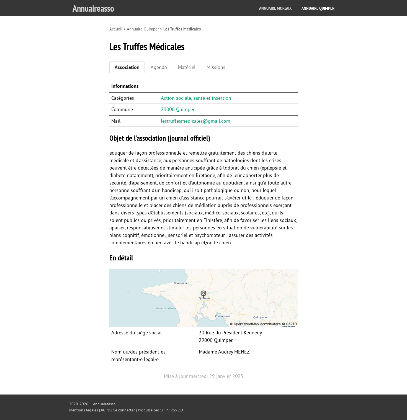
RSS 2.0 (177, 410)
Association (127, 67)
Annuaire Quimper (318, 8)
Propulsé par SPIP (153, 410)
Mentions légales (83, 410)
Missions (216, 67)
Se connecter (124, 410)
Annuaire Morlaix (275, 8)
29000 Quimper (178, 109)
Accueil (115, 29)
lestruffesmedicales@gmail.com (195, 121)
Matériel (186, 67)
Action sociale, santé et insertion (196, 98)
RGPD (105, 410)
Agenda (159, 67)
